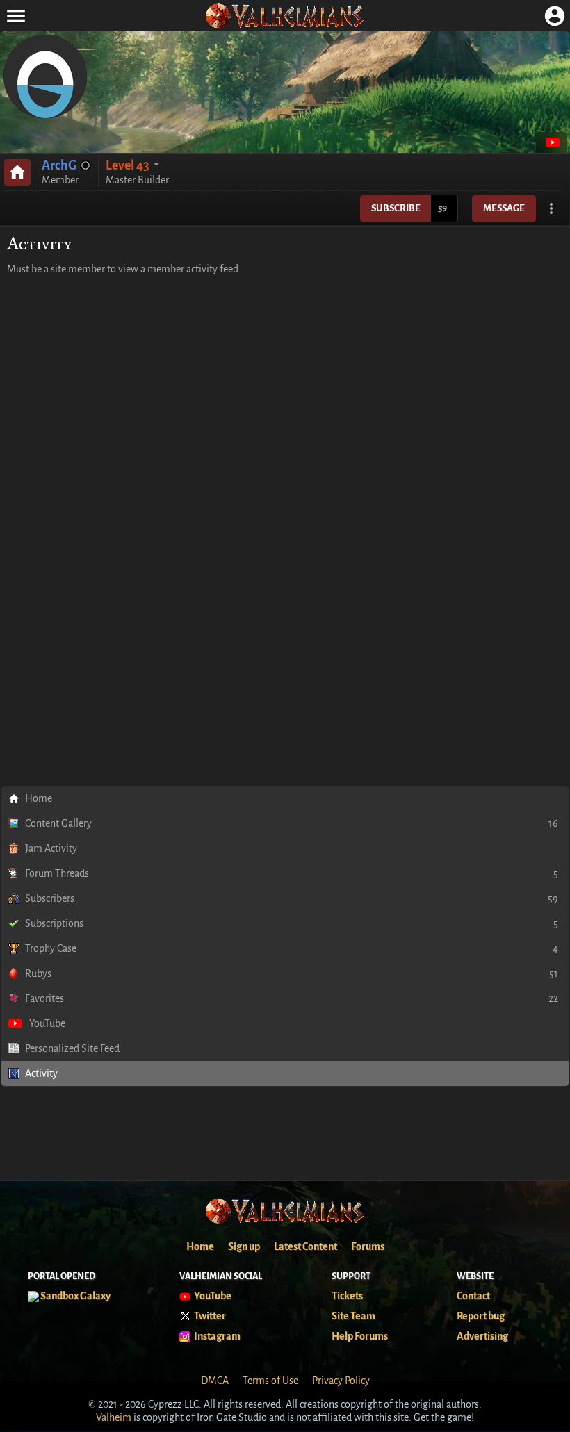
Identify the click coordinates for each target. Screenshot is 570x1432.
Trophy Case (291, 948)
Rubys (291, 973)
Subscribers (291, 898)
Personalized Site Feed (72, 1048)
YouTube (47, 1023)
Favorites (291, 998)
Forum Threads (291, 873)
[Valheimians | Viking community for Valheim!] (285, 15)
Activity (41, 1073)
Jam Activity (51, 848)
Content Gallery (291, 823)
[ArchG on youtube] (551, 142)
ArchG (59, 165)
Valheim (113, 1417)
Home (38, 798)
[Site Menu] (15, 15)
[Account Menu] (554, 15)
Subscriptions (291, 923)
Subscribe (396, 208)
